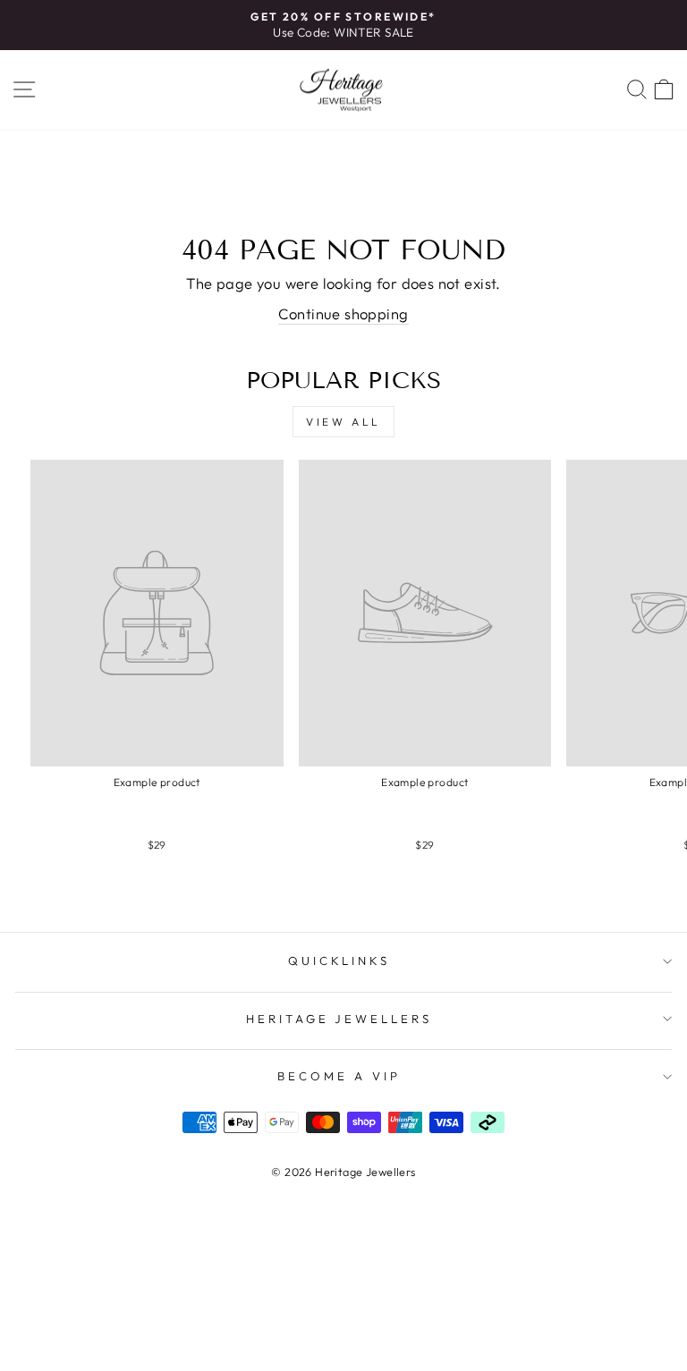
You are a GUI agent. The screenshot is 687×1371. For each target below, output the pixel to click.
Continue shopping (343, 313)
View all (343, 421)
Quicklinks (339, 960)
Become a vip (339, 1076)
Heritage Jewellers (339, 1018)
